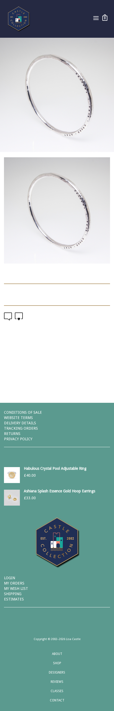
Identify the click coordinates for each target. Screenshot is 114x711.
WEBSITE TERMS (18, 418)
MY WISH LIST (16, 588)
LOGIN (9, 578)
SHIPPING (12, 594)
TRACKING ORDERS (21, 428)
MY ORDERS (14, 583)
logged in (68, 370)
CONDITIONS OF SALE (23, 412)
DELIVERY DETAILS (20, 423)
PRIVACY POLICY (18, 439)
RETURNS (12, 433)
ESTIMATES (14, 599)
